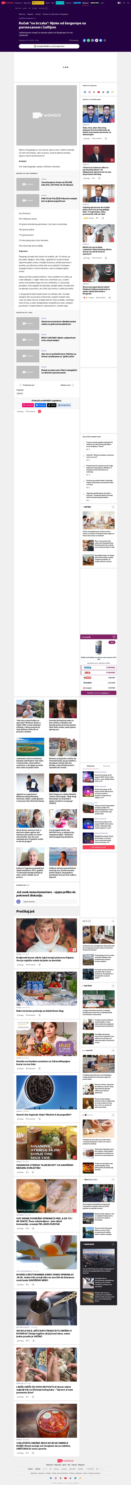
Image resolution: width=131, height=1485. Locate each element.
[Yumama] (90, 1469)
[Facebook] (85, 92)
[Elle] (45, 1469)
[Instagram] (89, 92)
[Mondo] (8, 3)
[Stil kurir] (50, 1469)
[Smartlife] (72, 1469)
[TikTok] (103, 92)
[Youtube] (98, 92)
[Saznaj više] (113, 507)
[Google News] (108, 92)
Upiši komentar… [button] (29, 902)
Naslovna (22, 14)
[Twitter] (94, 92)
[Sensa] (80, 1469)
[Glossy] (56, 1469)
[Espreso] (37, 1469)
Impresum (41, 1473)
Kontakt (48, 1473)
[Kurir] (30, 1469)
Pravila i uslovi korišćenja (60, 1473)
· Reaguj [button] (90, 218)
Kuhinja (38, 14)
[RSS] (112, 92)
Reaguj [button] (21, 411)
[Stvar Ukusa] (99, 1469)
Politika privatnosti (94, 1473)
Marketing (34, 1473)
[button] (73, 40)
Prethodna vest (28, 385)
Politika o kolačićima (75, 1473)
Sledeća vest (65, 385)
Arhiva (85, 1473)
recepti (20, 393)
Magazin (30, 14)
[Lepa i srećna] (64, 1469)
